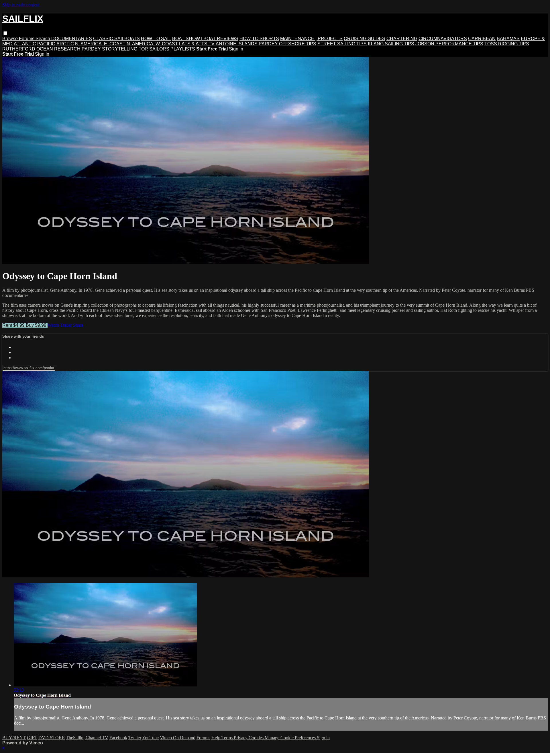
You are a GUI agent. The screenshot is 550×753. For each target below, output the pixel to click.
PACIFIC (46, 43)
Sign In (42, 54)
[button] (5, 33)
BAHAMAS (508, 38)
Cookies (257, 737)
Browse (10, 38)
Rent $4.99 (14, 325)
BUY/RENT (14, 737)
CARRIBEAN (482, 38)
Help (216, 737)
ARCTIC (65, 43)
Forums (27, 38)
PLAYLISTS (182, 48)
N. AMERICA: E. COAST (100, 43)
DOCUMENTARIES (71, 38)
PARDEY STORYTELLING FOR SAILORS (125, 48)
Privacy (241, 737)
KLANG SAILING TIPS (391, 43)
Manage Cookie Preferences (291, 737)
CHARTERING (401, 38)
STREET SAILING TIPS (342, 43)
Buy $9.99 (37, 325)
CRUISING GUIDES (364, 38)
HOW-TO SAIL (156, 38)
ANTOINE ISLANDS (237, 43)
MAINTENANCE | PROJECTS (311, 38)
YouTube (150, 737)
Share (78, 325)
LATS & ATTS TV (197, 43)
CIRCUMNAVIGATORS (443, 38)
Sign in (236, 48)
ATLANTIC (25, 43)
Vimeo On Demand (177, 737)
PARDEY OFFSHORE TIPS (287, 43)
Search (43, 38)
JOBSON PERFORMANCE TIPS (449, 43)
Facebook (118, 737)
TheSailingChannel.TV (87, 737)
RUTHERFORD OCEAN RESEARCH (41, 48)
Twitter (134, 737)
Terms (227, 737)
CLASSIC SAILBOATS (116, 38)
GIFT (32, 737)
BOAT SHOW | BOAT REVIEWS (205, 38)
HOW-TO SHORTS (259, 38)
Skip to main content (21, 4)
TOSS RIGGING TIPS (506, 43)
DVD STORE (51, 737)
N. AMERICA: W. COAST (152, 43)
